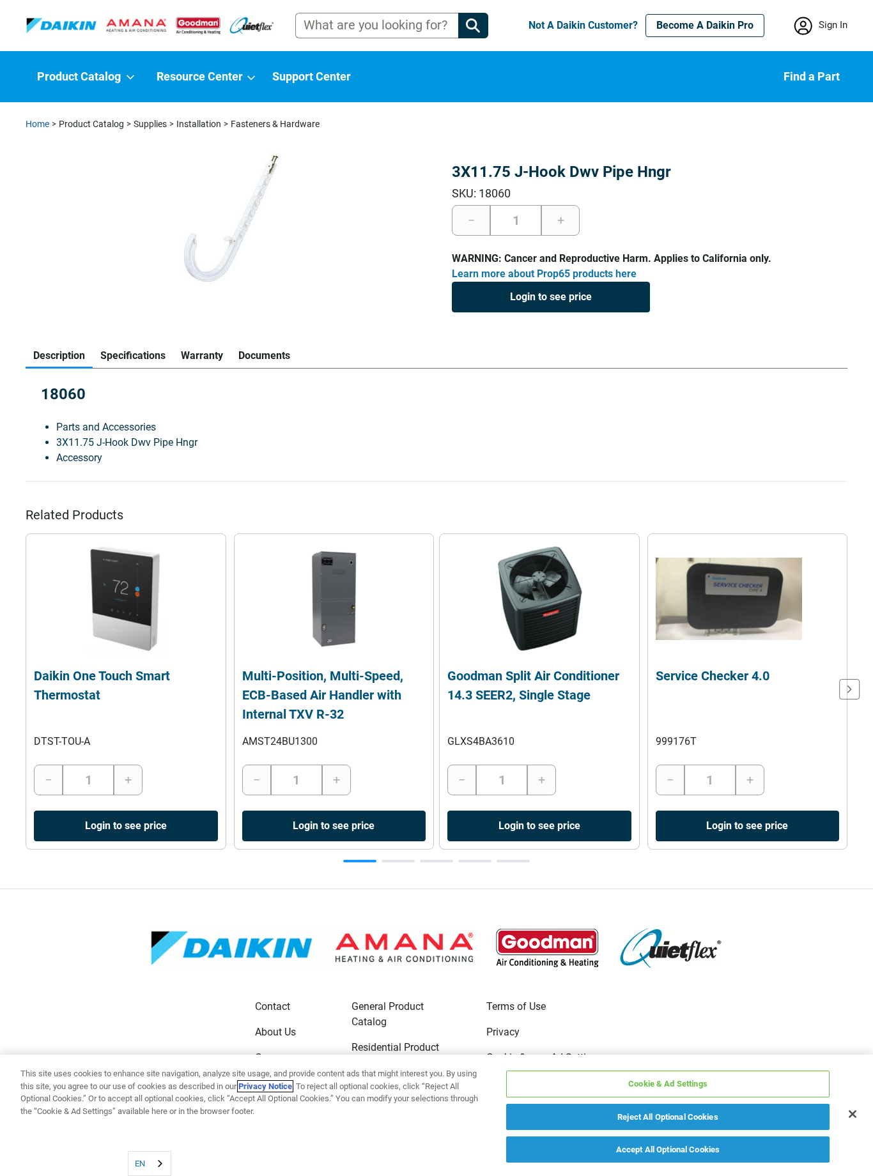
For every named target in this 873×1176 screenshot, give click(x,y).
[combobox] (149, 1163)
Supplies (150, 124)
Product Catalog (91, 124)
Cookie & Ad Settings (667, 1083)
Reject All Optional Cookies (667, 1117)
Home (37, 124)
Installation (198, 124)
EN (140, 1163)
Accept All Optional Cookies (668, 1149)
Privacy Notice (265, 1086)
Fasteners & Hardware (275, 124)
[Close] (852, 1114)
